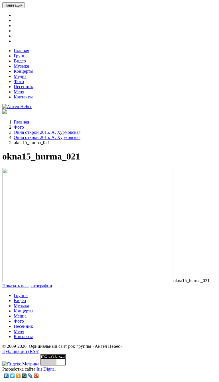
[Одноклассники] (18, 375)
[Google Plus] (36, 375)
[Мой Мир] (24, 375)
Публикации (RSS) (20, 351)
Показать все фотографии (27, 285)
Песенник (23, 86)
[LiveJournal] (30, 375)
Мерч (19, 91)
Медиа (20, 76)
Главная (21, 50)
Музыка (21, 66)
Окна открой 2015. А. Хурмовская (47, 132)
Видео (20, 60)
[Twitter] (12, 375)
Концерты (23, 71)
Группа (21, 55)
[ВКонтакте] (6, 375)
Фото (19, 81)
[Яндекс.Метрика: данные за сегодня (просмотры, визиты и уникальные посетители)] (20, 364)
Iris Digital (46, 369)
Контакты (23, 96)
